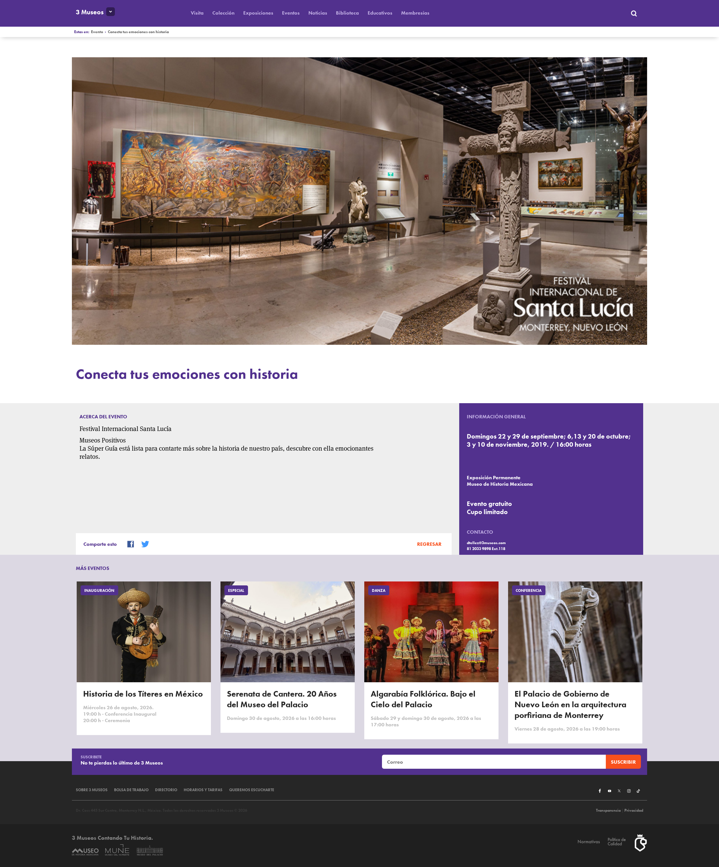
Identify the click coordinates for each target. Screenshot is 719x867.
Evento (97, 31)
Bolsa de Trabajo (131, 790)
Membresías (415, 13)
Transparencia (608, 810)
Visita (197, 13)
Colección (223, 13)
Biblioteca (347, 13)
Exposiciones (258, 13)
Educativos (380, 13)
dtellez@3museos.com (486, 542)
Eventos (291, 13)
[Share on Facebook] (128, 543)
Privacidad (633, 810)
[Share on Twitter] (142, 543)
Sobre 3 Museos (92, 790)
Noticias (317, 13)
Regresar (429, 544)
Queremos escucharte (251, 790)
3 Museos (90, 12)
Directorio (166, 790)
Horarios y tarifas (203, 790)
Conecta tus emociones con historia (138, 31)
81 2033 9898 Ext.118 (486, 548)
